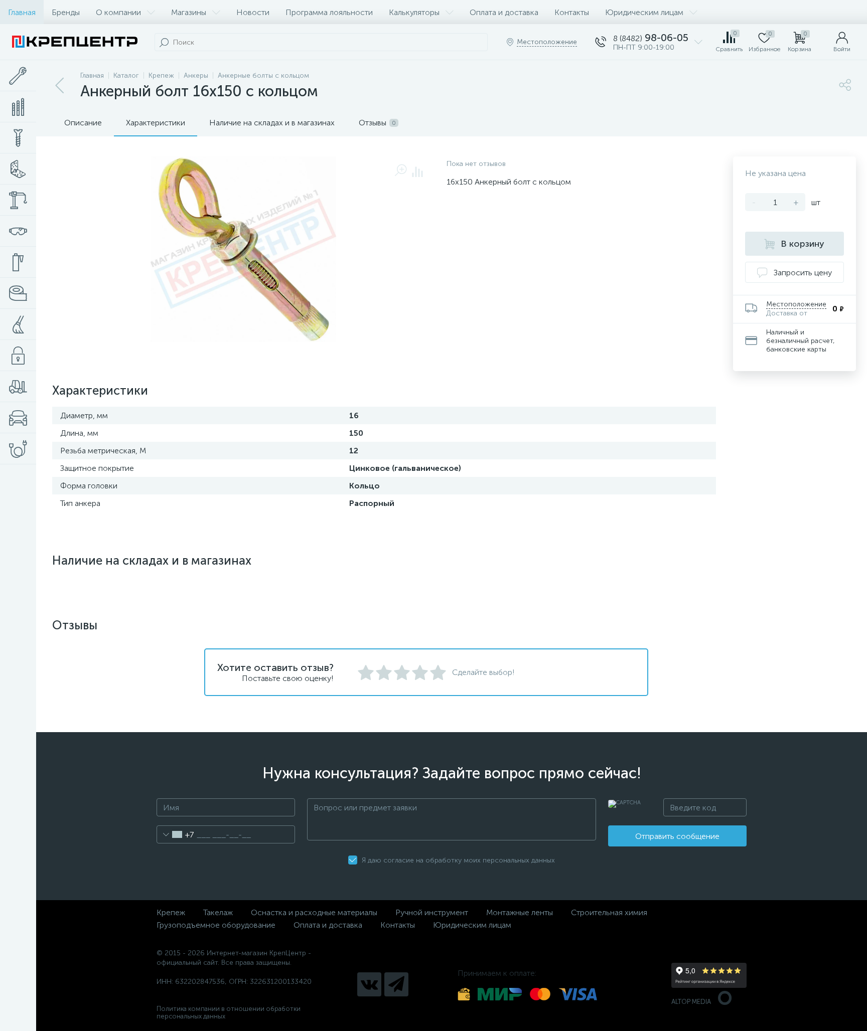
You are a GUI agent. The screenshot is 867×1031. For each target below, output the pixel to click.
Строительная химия (609, 912)
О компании (118, 12)
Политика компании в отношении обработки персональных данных (229, 1012)
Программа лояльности (329, 12)
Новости (252, 12)
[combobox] (175, 834)
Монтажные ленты (519, 912)
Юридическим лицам (644, 12)
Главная (22, 12)
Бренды (66, 12)
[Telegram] (396, 984)
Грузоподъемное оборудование (216, 925)
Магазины (188, 12)
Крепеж (171, 912)
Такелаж (218, 912)
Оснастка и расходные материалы (314, 912)
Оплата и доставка (504, 12)
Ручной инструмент (431, 912)
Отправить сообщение (677, 836)
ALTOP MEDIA (691, 1001)
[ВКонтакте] (369, 984)
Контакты (571, 12)
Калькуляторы (414, 12)
